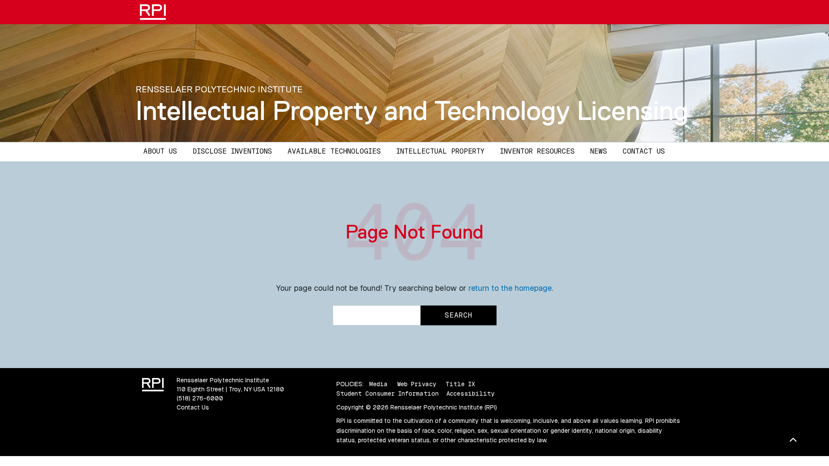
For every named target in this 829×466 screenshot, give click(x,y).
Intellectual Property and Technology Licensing (412, 110)
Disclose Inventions (232, 151)
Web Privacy (416, 384)
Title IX (460, 384)
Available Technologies (334, 151)
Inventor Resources (537, 151)
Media (378, 384)
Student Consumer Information (387, 393)
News (598, 151)
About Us (160, 151)
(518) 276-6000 (200, 398)
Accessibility (470, 393)
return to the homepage (510, 288)
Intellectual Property (440, 151)
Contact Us (644, 151)
